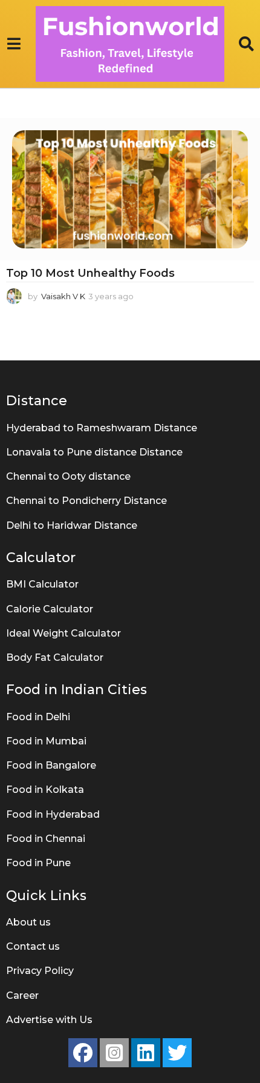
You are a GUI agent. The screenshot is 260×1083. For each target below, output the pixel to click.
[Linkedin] (145, 1052)
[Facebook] (82, 1052)
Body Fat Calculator (54, 657)
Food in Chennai (45, 838)
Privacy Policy (40, 970)
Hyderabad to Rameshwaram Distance (101, 428)
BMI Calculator (42, 584)
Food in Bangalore (51, 765)
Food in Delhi (38, 717)
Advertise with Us (49, 1019)
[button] (13, 44)
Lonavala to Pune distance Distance (94, 452)
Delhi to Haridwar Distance (71, 525)
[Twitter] (177, 1052)
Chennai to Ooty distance (68, 476)
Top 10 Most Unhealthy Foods (90, 273)
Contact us (33, 946)
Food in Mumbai (46, 741)
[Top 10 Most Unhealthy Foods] (130, 189)
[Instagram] (114, 1052)
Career (22, 995)
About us (28, 922)
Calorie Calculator (49, 609)
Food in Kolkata (45, 789)
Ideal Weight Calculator (63, 633)
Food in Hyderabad (53, 814)
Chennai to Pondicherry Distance (86, 500)
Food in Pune (38, 863)
